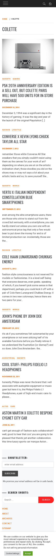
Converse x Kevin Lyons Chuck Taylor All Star (25, 139)
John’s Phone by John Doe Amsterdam (22, 318)
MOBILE (16, 186)
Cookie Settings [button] (12, 553)
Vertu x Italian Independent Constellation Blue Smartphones (24, 197)
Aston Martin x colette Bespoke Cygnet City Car (27, 415)
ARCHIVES (7, 518)
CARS (12, 406)
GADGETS (21, 358)
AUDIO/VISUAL (8, 358)
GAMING (16, 79)
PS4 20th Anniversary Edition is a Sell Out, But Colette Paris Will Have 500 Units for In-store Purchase (27, 93)
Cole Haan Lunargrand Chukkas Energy (27, 259)
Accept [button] (28, 553)
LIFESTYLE (16, 130)
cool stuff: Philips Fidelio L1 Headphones (24, 367)
